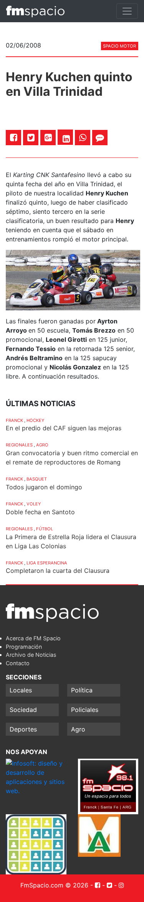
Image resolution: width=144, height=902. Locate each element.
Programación (24, 646)
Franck (14, 420)
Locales (21, 690)
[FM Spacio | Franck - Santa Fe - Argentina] (35, 11)
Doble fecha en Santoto (40, 512)
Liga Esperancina (46, 563)
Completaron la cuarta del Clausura (57, 570)
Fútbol (44, 528)
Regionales (19, 445)
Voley (33, 504)
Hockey (35, 420)
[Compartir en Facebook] (13, 137)
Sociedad (23, 709)
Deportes (23, 729)
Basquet (36, 479)
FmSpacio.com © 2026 (54, 885)
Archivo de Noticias (31, 654)
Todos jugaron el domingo (44, 487)
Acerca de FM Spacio (33, 638)
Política (82, 690)
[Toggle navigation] (127, 11)
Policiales (84, 709)
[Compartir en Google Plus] (48, 137)
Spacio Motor (119, 46)
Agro (42, 445)
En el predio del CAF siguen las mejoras (63, 428)
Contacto (18, 663)
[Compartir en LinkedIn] (66, 139)
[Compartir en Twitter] (31, 137)
